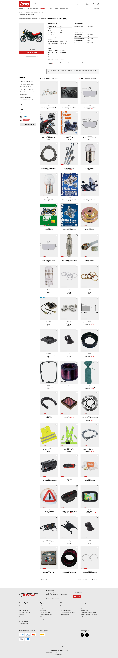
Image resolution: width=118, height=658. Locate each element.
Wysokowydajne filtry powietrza (69, 572)
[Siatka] (80, 78)
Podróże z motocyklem (45, 612)
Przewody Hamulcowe (69, 168)
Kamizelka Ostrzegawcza (48, 449)
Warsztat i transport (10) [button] (26, 97)
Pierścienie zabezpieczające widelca (89, 572)
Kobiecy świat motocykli (45, 605)
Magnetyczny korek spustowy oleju (48, 107)
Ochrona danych (84, 610)
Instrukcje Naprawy (49, 229)
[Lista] (82, 78)
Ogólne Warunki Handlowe (87, 608)
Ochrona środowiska (85, 619)
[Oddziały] (82, 4)
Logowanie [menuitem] (96, 8)
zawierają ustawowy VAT (60, 650)
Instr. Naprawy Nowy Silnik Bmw (69, 199)
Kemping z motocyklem (45, 619)
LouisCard (21, 619)
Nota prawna (84, 605)
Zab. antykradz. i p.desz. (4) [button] (27, 89)
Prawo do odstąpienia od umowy (88, 612)
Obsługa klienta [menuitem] (64, 8)
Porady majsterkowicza (45, 608)
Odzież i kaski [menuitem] (22, 8)
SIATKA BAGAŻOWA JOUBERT (48, 137)
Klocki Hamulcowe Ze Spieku (90, 107)
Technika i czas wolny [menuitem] (33, 8)
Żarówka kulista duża (48, 199)
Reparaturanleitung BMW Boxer (69, 229)
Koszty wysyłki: (49, 652)
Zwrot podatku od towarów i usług (68, 612)
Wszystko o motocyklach (46, 614)
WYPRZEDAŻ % (26, 120)
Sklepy (61, 608)
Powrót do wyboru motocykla (27, 14)
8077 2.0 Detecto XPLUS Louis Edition (49, 480)
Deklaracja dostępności (86, 616)
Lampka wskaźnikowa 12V (48, 291)
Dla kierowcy (43, 616)
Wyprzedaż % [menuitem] (43, 8)
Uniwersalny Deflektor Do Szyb (89, 199)
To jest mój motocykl (32, 52)
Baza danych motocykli (24, 612)
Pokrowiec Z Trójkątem (49, 511)
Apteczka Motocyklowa (90, 480)
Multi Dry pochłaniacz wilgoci (90, 387)
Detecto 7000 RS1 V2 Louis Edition (69, 511)
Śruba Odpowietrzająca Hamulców (69, 260)
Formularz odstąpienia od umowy (89, 614)
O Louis (62, 605)
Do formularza (55, 71)
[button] (77, 4)
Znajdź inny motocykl (31, 56)
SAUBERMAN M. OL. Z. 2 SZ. (49, 572)
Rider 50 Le (89, 511)
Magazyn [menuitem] (56, 8)
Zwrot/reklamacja (23, 621)
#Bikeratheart (43, 610)
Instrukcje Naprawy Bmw (69, 137)
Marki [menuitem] (50, 8)
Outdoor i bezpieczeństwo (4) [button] (27, 92)
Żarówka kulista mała (89, 168)
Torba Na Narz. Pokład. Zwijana (48, 541)
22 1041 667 (29, 595)
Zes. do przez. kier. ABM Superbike (69, 107)
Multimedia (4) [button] (23, 94)
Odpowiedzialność (64, 614)
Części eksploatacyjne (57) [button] (26, 81)
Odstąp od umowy (23, 623)
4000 (69, 480)
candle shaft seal (89, 355)
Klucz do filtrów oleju (89, 229)
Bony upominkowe (23, 616)
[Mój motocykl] (87, 4)
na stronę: (54, 78)
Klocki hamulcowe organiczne (48, 260)
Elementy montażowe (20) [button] (26, 99)
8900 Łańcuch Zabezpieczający (89, 449)
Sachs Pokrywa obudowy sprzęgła (48, 168)
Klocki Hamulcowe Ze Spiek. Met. (90, 137)
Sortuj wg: (87, 78)
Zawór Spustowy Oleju (89, 260)
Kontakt (21, 605)
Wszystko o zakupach (65, 610)
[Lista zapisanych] (92, 4)
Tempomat (69, 355)
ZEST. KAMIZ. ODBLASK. (69, 449)
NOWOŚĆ (25, 116)
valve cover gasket (49, 387)
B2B (20, 608)
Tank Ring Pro (49, 417)
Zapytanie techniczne (24, 610)
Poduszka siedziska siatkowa (69, 541)
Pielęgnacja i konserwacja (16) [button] (27, 84)
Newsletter (21, 614)
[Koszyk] (97, 4)
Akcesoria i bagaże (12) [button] (25, 86)
